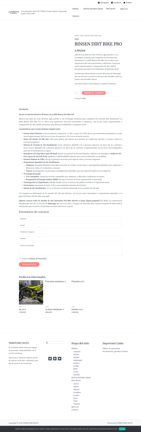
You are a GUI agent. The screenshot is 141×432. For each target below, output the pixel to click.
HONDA (76, 358)
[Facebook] (55, 358)
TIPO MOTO (110, 9)
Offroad (76, 390)
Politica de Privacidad (37, 259)
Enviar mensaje (29, 264)
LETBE (76, 366)
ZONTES (76, 375)
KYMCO (76, 363)
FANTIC (76, 355)
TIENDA (75, 9)
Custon (76, 384)
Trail (75, 401)
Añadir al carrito (94, 93)
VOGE (75, 372)
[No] (138, 429)
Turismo (76, 404)
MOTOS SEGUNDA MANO (93, 9)
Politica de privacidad (111, 349)
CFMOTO (76, 352)
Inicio (77, 35)
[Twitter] (59, 358)
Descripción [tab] (23, 109)
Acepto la (34, 259)
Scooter (76, 395)
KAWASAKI (77, 360)
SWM (82, 35)
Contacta (75, 16)
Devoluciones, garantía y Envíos (115, 351)
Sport (75, 398)
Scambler (77, 392)
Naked (75, 387)
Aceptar (122, 429)
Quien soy (124, 9)
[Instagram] (50, 358)
